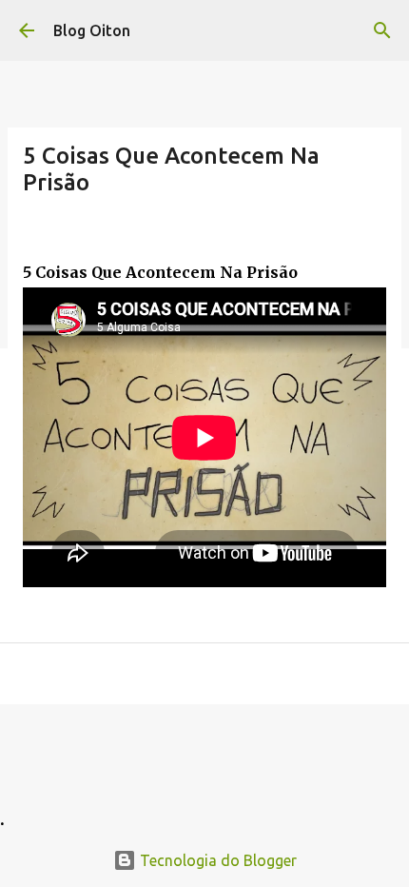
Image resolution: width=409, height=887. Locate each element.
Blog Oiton (91, 30)
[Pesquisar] (382, 30)
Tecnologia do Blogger (216, 860)
